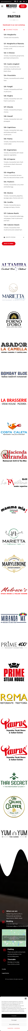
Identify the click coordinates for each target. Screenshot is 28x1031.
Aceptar (14, 1016)
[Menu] (2, 6)
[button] (25, 998)
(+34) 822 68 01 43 (12, 924)
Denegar (14, 1020)
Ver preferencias (14, 1024)
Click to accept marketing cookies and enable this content (14, 938)
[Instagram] (17, 1)
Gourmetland (9, 979)
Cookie (4, 969)
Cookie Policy (11, 1028)
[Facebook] (15, 1)
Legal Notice (17, 1028)
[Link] (20, 2)
